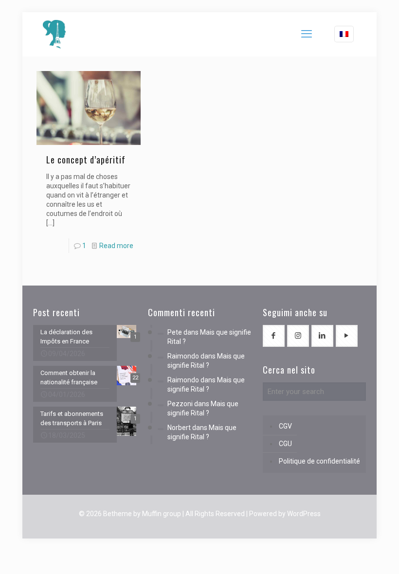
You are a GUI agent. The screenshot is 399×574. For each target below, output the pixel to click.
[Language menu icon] (344, 34)
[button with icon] (274, 336)
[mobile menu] (306, 34)
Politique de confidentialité (319, 461)
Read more (116, 246)
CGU (285, 444)
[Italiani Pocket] (54, 34)
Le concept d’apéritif (86, 159)
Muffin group (161, 514)
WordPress (304, 514)
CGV (285, 426)
